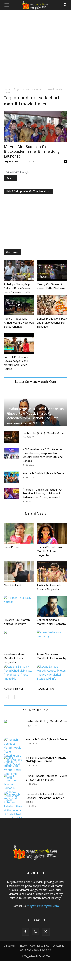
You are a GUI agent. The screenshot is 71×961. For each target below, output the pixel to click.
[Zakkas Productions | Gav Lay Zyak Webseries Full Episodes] (52, 305)
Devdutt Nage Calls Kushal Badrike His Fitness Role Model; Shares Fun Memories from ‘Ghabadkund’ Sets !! (35, 413)
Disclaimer (9, 945)
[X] (46, 932)
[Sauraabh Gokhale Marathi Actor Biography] (52, 606)
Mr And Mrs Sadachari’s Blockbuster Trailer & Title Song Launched (32, 151)
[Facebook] (25, 932)
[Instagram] (35, 931)
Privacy (23, 945)
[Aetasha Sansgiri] (19, 675)
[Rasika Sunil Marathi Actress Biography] (52, 571)
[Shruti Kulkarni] (19, 571)
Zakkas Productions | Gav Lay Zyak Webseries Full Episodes (52, 322)
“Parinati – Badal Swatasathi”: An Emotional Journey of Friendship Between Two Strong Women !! (42, 493)
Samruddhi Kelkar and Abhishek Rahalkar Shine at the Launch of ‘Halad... (45, 798)
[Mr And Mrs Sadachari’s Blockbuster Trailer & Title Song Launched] (35, 126)
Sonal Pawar (11, 547)
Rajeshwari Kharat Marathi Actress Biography (15, 658)
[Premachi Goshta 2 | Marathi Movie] (11, 477)
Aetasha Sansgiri (14, 688)
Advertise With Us (39, 945)
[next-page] (12, 697)
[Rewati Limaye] (52, 675)
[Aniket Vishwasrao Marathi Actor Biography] (52, 640)
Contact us (58, 945)
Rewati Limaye (46, 688)
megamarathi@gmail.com (43, 906)
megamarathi (11, 161)
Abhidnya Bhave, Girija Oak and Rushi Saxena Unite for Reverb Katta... (18, 288)
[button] (6, 5)
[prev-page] (6, 697)
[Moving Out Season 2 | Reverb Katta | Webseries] (52, 270)
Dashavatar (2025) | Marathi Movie (43, 433)
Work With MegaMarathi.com (35, 949)
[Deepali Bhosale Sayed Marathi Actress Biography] (52, 533)
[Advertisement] (35, 47)
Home (7, 89)
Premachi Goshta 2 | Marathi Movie (43, 473)
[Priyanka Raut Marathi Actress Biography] (19, 606)
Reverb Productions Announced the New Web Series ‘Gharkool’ (19, 322)
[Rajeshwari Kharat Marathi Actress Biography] (19, 640)
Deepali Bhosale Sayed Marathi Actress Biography (50, 551)
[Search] (65, 5)
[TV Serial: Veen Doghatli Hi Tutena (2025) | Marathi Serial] (13, 768)
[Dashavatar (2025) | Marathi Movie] (11, 437)
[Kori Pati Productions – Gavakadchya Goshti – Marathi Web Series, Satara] (19, 343)
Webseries (12, 252)
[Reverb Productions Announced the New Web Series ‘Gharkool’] (19, 305)
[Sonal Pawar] (19, 533)
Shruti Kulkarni (12, 585)
